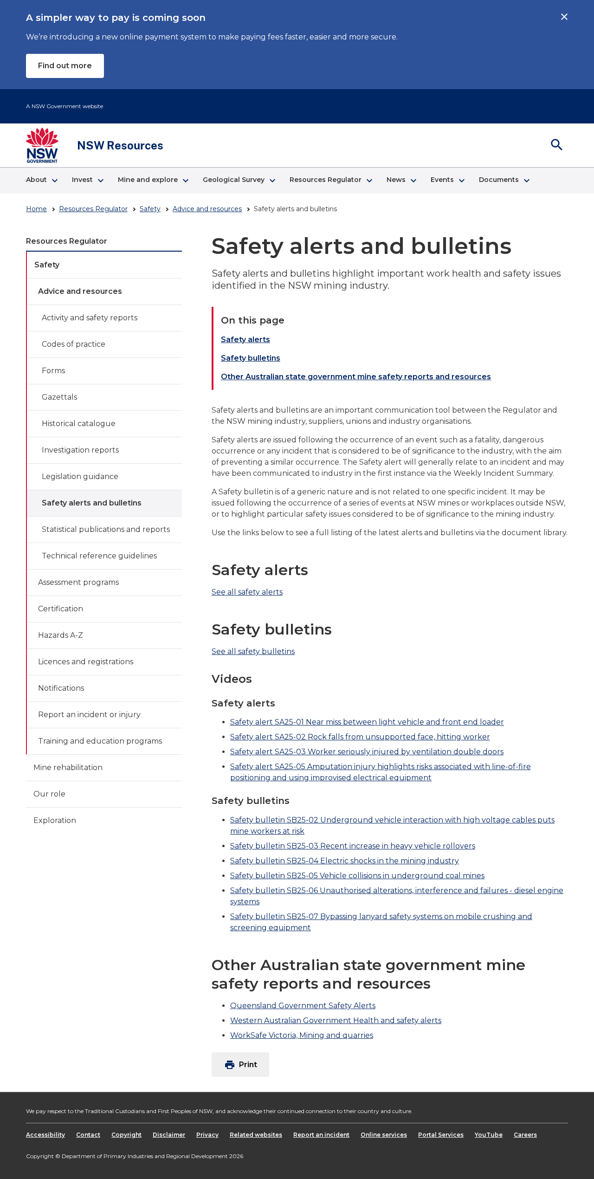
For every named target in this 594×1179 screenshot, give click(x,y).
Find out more (65, 65)
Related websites (256, 1134)
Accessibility (45, 1134)
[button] (42, 181)
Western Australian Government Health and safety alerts (335, 1020)
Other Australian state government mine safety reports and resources (356, 376)
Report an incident (321, 1134)
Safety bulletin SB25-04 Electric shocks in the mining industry (344, 860)
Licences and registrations (85, 661)
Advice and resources (207, 209)
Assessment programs (78, 582)
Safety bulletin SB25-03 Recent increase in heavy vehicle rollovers (352, 846)
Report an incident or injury (89, 714)
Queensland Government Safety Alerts (302, 1005)
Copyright (126, 1134)
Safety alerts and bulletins (92, 503)
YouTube (489, 1134)
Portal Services (441, 1134)
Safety (150, 209)
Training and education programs (100, 741)
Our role (49, 794)
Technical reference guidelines (99, 555)
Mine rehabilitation (68, 767)
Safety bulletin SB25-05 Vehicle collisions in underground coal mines (357, 875)
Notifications (61, 688)
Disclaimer (169, 1134)
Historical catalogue (79, 423)
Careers (525, 1134)
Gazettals (59, 397)
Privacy (207, 1134)
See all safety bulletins (253, 651)
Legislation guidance (80, 476)
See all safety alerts (247, 592)
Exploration (54, 820)
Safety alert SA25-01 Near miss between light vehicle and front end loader (367, 722)
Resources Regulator (93, 209)
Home (36, 209)
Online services (384, 1134)
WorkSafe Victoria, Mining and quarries (301, 1035)
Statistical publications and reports (106, 529)
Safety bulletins (250, 358)
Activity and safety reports (89, 317)
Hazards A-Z (60, 635)
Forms (53, 370)
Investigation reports (80, 450)
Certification (60, 608)
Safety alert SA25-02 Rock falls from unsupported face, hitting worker (360, 736)
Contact (88, 1134)
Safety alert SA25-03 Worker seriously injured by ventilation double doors (367, 751)
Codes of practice (73, 344)
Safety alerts (245, 339)
